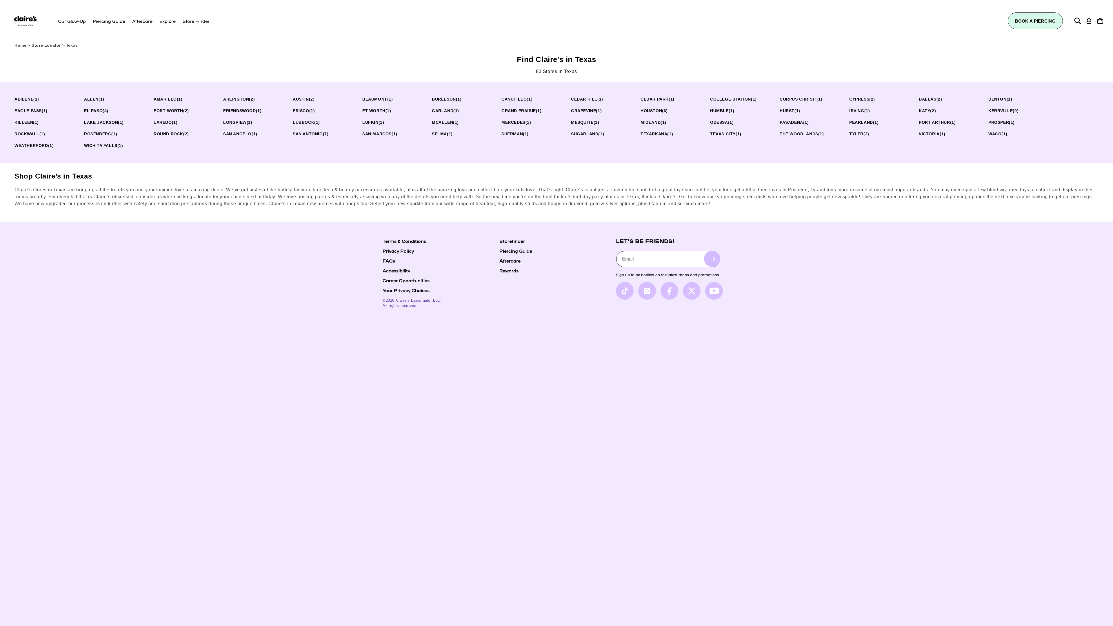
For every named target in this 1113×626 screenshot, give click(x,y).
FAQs (389, 260)
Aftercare (510, 260)
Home (20, 45)
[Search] (1077, 20)
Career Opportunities (406, 280)
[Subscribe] (712, 259)
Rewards (509, 270)
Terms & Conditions (404, 241)
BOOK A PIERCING (1035, 21)
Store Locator (47, 45)
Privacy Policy (398, 251)
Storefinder (512, 241)
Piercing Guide (515, 251)
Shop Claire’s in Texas (53, 176)
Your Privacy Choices (406, 290)
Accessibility (396, 270)
